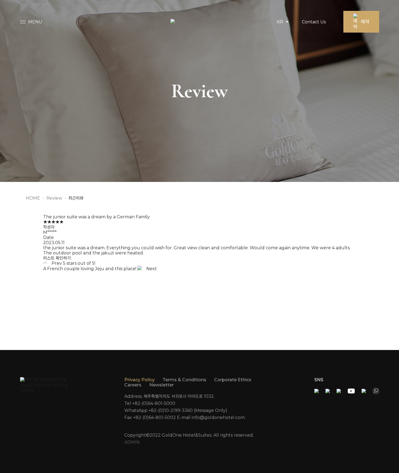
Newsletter (161, 384)
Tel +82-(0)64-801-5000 (149, 403)
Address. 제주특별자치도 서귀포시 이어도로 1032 (169, 396)
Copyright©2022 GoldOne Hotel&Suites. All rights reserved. (189, 435)
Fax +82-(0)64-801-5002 (150, 417)
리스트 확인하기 (57, 258)
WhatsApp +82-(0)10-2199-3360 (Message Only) (175, 410)
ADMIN (132, 442)
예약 (365, 22)
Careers (132, 384)
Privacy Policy (139, 379)
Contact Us (314, 21)
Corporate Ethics (232, 379)
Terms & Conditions (184, 379)
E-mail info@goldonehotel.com (211, 417)
